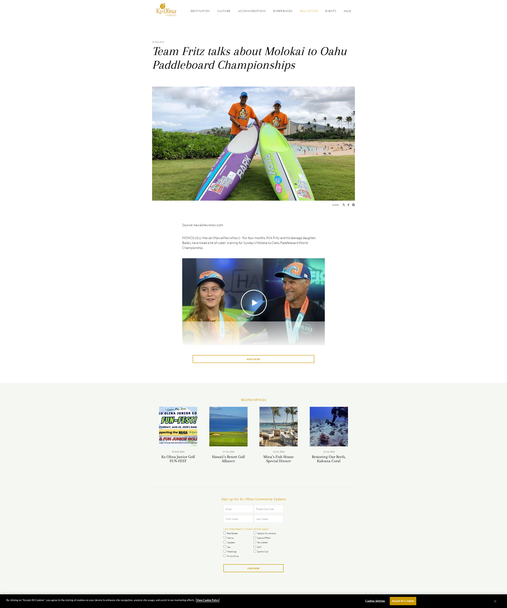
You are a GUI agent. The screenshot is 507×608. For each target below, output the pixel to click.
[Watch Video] (253, 303)
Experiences (283, 10)
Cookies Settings (375, 600)
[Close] (495, 601)
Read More (253, 359)
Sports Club (262, 551)
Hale (347, 10)
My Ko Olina (232, 556)
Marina (230, 538)
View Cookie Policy (207, 600)
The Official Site (166, 9)
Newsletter (262, 542)
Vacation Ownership (266, 533)
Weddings (232, 551)
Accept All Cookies (403, 600)
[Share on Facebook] (348, 205)
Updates (231, 542)
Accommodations (252, 10)
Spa (228, 547)
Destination (200, 10)
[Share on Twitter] (343, 205)
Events (330, 10)
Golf (259, 547)
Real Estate (309, 10)
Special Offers (264, 538)
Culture (224, 10)
